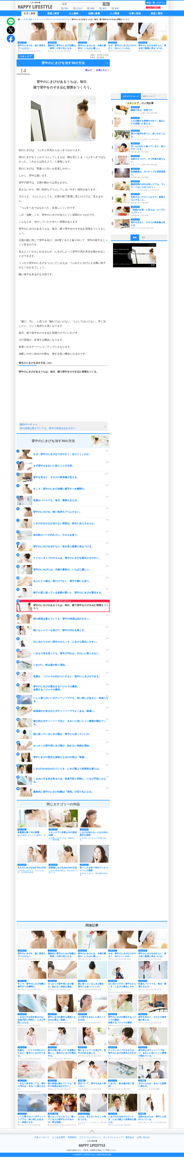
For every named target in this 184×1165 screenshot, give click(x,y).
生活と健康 (27, 19)
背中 (66, 8)
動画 (135, 237)
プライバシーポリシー (90, 1137)
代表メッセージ (41, 1137)
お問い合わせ (143, 1137)
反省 (116, 8)
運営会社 (129, 1137)
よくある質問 (58, 1137)
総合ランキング (149, 96)
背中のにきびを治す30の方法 (57, 19)
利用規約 (72, 1137)
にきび (79, 8)
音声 (143, 237)
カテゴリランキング (131, 96)
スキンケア (39, 19)
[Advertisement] (63, 298)
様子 (104, 8)
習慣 (92, 8)
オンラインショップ (113, 1137)
